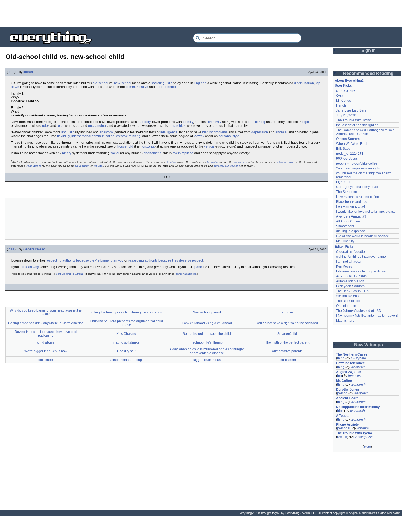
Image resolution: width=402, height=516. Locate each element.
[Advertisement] (201, 13)
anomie (281, 132)
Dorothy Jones (347, 389)
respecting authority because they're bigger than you (85, 260)
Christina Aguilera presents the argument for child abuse (126, 323)
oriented (170, 87)
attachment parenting (126, 360)
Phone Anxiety (347, 424)
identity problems (215, 132)
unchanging (97, 126)
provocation (82, 165)
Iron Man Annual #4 (350, 207)
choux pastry (345, 91)
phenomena (153, 153)
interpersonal (81, 136)
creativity (214, 122)
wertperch (358, 367)
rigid (305, 122)
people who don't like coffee (356, 163)
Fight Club (343, 182)
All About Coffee (348, 221)
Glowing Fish (363, 437)
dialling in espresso (350, 231)
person (342, 393)
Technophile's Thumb (207, 342)
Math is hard (345, 320)
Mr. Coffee (343, 100)
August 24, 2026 (348, 372)
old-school (100, 83)
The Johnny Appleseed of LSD (358, 311)
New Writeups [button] (368, 344)
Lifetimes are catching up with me (361, 271)
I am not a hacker (349, 261)
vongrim (363, 428)
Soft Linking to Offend (70, 273)
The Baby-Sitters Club (352, 291)
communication (103, 136)
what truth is (33, 165)
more (367, 446)
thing (341, 358)
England (200, 83)
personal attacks (186, 273)
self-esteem (287, 360)
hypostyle (355, 376)
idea (11, 72)
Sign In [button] (368, 50)
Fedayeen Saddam (350, 286)
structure (171, 161)
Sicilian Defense (348, 296)
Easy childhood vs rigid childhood (207, 323)
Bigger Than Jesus (207, 360)
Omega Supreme (349, 139)
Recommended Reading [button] (368, 73)
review (342, 437)
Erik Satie (343, 149)
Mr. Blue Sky (345, 241)
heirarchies (177, 126)
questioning (256, 122)
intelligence (168, 132)
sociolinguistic (161, 83)
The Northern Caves (352, 354)
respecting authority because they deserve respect (165, 260)
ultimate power (286, 161)
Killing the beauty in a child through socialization (126, 312)
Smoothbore (345, 226)
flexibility (63, 136)
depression (259, 132)
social (114, 153)
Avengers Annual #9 (351, 216)
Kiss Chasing (126, 334)
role (60, 126)
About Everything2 (349, 81)
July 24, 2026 (346, 115)
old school (46, 360)
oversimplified (183, 153)
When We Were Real (351, 144)
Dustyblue (358, 358)
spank (197, 267)
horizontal (148, 146)
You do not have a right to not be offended (287, 323)
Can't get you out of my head (357, 187)
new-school (122, 83)
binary (66, 153)
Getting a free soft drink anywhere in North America (45, 323)
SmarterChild (287, 334)
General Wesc (34, 249)
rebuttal (98, 165)
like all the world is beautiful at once (362, 236)
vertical (209, 146)
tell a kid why (29, 267)
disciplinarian (304, 83)
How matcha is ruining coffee (357, 197)
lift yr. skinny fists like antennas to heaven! (367, 316)
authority (144, 122)
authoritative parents (287, 351)
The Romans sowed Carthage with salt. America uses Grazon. (365, 132)
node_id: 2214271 (349, 154)
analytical (107, 132)
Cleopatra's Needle (350, 252)
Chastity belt (126, 351)
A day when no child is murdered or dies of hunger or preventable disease (207, 351)
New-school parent (207, 312)
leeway (199, 136)
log (339, 376)
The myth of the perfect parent (287, 342)
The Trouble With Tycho (353, 120)
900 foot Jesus (347, 158)
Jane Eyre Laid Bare (351, 110)
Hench (341, 105)
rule (45, 126)
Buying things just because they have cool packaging (46, 334)
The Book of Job (348, 301)
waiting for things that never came (361, 257)
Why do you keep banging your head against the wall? (46, 312)
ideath (28, 72)
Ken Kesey (344, 266)
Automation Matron (350, 281)
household (125, 146)
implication (240, 161)
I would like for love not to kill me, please (366, 211)
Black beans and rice (351, 202)
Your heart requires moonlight (358, 168)
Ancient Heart (347, 398)
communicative (137, 87)
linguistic (67, 132)
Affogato (342, 416)
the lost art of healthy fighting (357, 125)
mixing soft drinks (126, 342)
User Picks (343, 85)
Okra (339, 96)
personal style (229, 136)
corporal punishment (227, 165)
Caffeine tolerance (350, 363)
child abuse (45, 342)
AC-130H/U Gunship (351, 276)
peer (159, 87)
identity (188, 122)
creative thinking (128, 136)
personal (343, 428)
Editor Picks (344, 246)
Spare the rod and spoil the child (207, 334)
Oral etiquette (346, 306)
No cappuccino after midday (358, 407)
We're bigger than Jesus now (45, 351)
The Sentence (346, 192)
